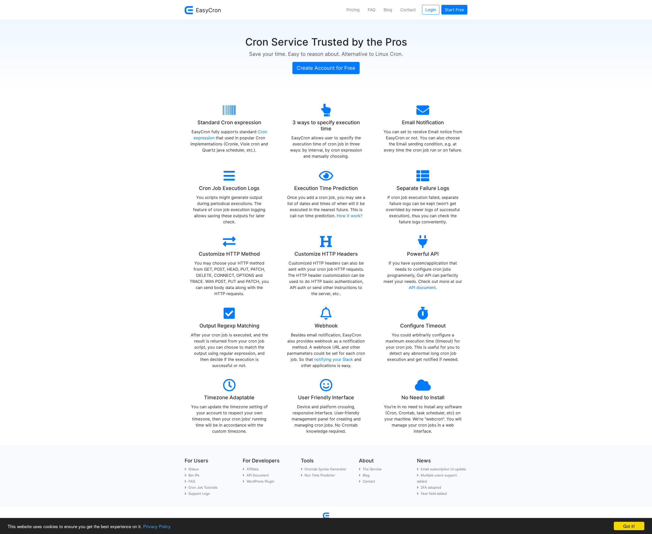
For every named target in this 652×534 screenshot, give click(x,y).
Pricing (353, 9)
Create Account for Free (326, 68)
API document (422, 287)
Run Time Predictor (320, 475)
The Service (372, 469)
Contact (408, 9)
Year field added (434, 493)
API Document (258, 475)
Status (193, 469)
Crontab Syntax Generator (325, 469)
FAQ (371, 9)
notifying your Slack (333, 359)
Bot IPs (193, 475)
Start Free (454, 9)
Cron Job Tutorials (203, 487)
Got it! (629, 526)
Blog (388, 9)
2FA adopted (431, 487)
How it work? (349, 215)
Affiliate (253, 469)
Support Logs (199, 493)
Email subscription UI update (443, 469)
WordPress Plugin (260, 481)
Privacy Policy (157, 526)
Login (430, 9)
